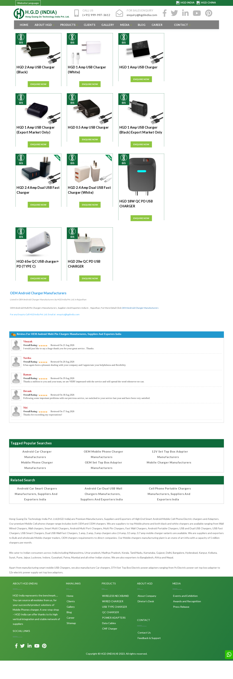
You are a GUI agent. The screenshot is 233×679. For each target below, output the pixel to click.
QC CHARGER (110, 612)
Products (67, 24)
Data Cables (109, 623)
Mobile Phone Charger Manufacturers (37, 465)
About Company (146, 595)
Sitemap (71, 623)
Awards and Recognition (187, 601)
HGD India (187, 2)
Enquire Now (38, 84)
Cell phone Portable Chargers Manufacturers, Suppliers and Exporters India (169, 494)
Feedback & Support (149, 638)
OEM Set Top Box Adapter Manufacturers (103, 465)
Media (124, 24)
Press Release (181, 606)
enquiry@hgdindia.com (68, 314)
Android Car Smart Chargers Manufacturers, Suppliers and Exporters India (36, 494)
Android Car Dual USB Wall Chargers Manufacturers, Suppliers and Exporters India (101, 494)
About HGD (43, 24)
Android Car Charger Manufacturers (37, 454)
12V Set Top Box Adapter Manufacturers (170, 454)
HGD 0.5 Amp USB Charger (88, 127)
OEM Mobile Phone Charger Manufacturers (103, 454)
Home (24, 24)
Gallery (107, 24)
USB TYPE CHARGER (114, 606)
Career (157, 24)
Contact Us (144, 632)
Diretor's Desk (145, 601)
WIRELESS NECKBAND (115, 595)
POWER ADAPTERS (114, 617)
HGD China (208, 2)
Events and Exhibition (185, 595)
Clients (89, 24)
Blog (141, 24)
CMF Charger (109, 628)
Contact (181, 24)
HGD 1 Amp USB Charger (138, 67)
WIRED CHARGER (112, 601)
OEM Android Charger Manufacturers (140, 307)
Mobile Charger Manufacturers (169, 462)
